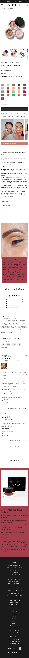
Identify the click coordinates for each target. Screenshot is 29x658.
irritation (8, 344)
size (3, 344)
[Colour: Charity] (2, 91)
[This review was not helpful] (25, 408)
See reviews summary (7, 70)
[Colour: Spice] (8, 91)
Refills (14, 621)
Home (3, 8)
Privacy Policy (14, 577)
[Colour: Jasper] (8, 88)
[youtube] (18, 653)
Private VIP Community (14, 579)
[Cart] (27, 5)
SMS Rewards (14, 607)
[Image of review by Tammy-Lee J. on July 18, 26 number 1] (4, 366)
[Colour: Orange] (8, 95)
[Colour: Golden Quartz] (24, 88)
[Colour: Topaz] (13, 84)
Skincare (14, 618)
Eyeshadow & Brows (11, 8)
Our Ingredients (14, 570)
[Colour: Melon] (24, 95)
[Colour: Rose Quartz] (19, 95)
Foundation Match (14, 593)
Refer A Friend (14, 602)
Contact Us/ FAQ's (14, 574)
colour (19, 344)
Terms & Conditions (14, 583)
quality (14, 344)
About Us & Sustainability (15, 568)
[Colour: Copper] (24, 84)
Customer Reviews (14, 572)
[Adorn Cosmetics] (14, 5)
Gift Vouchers (14, 630)
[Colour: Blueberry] (2, 95)
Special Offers (14, 628)
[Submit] (20, 648)
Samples (14, 623)
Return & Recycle (14, 600)
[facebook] (8, 653)
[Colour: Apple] (13, 95)
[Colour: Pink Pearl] (2, 88)
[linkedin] (14, 653)
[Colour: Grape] (24, 91)
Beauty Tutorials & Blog (14, 595)
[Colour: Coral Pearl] (13, 88)
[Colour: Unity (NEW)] (2, 84)
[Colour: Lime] (19, 91)
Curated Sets (14, 625)
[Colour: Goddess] (2, 98)
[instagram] (12, 653)
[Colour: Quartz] (19, 84)
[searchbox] (8, 338)
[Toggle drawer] (2, 4)
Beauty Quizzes (14, 598)
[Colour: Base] (8, 84)
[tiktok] (20, 653)
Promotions (14, 632)
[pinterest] (16, 653)
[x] (10, 653)
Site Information (14, 586)
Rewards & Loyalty (14, 604)
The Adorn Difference (14, 565)
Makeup (14, 616)
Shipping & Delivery (14, 581)
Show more (4, 347)
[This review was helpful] (23, 408)
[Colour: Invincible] (13, 91)
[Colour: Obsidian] (19, 88)
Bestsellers (14, 614)
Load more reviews (14, 446)
